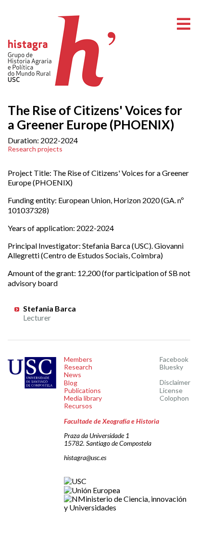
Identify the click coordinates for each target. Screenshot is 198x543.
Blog (70, 383)
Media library (83, 398)
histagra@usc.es (85, 457)
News (72, 374)
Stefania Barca (49, 308)
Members (78, 359)
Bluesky (171, 367)
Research (78, 367)
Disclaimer (175, 382)
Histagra (62, 51)
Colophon (174, 398)
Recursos (78, 406)
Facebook (174, 359)
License (171, 390)
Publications (82, 390)
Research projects (35, 149)
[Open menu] (183, 24)
